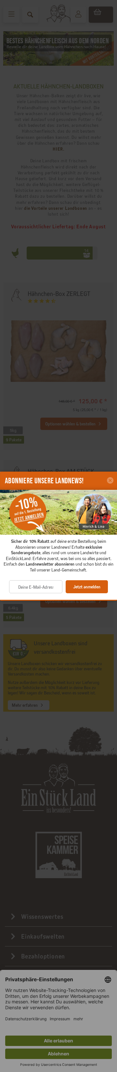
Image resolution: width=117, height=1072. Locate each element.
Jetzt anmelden (86, 586)
